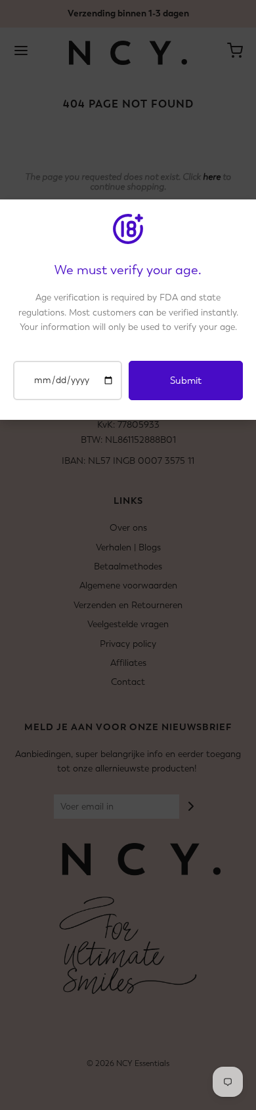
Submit (186, 380)
